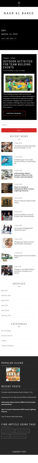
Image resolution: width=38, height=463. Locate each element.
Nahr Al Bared (19, 13)
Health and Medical (7, 346)
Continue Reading (13, 113)
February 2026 (6, 295)
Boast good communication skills (25, 256)
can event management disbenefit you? (23, 229)
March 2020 (5, 310)
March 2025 (5, 300)
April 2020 (4, 305)
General (12, 58)
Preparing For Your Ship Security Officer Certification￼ (25, 161)
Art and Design (6, 331)
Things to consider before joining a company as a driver (24, 271)
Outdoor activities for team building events (18, 64)
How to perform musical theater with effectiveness (24, 215)
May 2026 (4, 290)
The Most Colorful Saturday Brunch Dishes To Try (24, 147)
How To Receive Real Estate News (25, 202)
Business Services (7, 336)
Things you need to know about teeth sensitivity (24, 243)
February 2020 (6, 315)
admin (23, 70)
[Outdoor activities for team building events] (19, 83)
